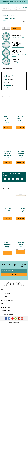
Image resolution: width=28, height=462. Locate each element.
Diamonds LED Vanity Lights (20, 210)
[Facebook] (4, 179)
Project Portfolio (6, 293)
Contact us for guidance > (18, 46)
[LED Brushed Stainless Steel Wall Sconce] (20, 106)
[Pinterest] (21, 179)
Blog (2, 289)
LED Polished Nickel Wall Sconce (20, 153)
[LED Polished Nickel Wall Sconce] (20, 141)
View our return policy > (18, 62)
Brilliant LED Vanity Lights (7, 210)
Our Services (5, 296)
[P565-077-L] (14, 15)
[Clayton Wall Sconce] (20, 232)
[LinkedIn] (17, 179)
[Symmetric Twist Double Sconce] (7, 232)
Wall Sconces (18, 75)
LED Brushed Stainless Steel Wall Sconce (20, 119)
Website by (14, 322)
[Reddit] (13, 179)
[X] (9, 179)
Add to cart (16, 28)
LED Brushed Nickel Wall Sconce (7, 119)
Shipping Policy (5, 307)
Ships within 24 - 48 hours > (18, 37)
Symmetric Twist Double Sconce (7, 244)
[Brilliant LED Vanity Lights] (7, 198)
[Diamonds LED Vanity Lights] (20, 198)
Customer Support (7, 300)
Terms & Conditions (7, 314)
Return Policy (5, 303)
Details (9, 128)
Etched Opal (9, 81)
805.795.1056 (18, 3)
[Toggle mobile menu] (26, 7)
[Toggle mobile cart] (23, 7)
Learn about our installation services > (19, 55)
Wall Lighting (12, 75)
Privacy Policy (5, 310)
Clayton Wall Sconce (20, 243)
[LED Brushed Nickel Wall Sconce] (7, 106)
